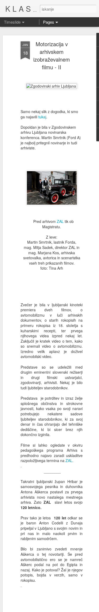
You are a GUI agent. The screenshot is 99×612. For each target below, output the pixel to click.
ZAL (60, 221)
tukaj (42, 116)
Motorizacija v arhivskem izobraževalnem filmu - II (51, 55)
